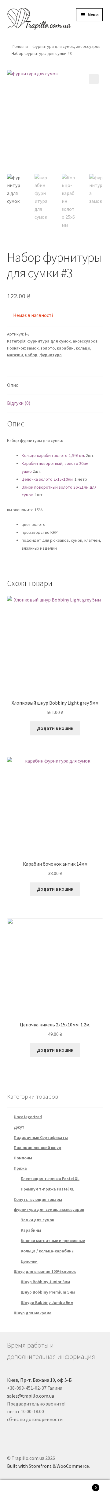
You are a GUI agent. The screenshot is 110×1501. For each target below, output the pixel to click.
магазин (15, 354)
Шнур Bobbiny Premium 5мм (48, 1292)
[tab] (55, 385)
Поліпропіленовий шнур (37, 1147)
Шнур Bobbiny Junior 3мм (45, 1281)
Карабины (31, 1230)
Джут (19, 1127)
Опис (12, 385)
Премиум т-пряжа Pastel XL (47, 1189)
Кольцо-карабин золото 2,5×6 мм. (53, 455)
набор (31, 354)
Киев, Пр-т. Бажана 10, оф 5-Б (39, 1380)
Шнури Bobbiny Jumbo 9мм (47, 1302)
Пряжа (20, 1168)
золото (48, 348)
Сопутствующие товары (38, 1199)
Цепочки (29, 1261)
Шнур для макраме (32, 1313)
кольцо (83, 348)
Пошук (55, 1490)
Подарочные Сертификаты (41, 1137)
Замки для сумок (37, 1220)
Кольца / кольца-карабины (48, 1251)
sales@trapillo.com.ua (30, 1396)
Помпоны (23, 1158)
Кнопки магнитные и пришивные (53, 1240)
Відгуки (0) (18, 403)
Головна (20, 46)
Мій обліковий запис (18, 1490)
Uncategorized (28, 1116)
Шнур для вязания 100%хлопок (45, 1271)
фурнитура (50, 354)
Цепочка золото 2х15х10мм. (48, 479)
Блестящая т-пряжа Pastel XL (50, 1178)
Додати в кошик (55, 728)
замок (32, 348)
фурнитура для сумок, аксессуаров (66, 46)
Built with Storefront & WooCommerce (48, 1466)
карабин (65, 348)
